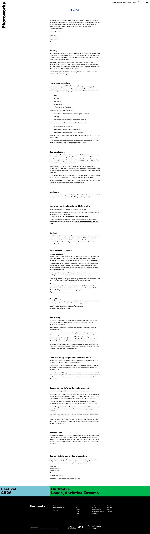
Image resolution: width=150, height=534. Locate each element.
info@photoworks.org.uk (59, 507)
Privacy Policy (75, 10)
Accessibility (95, 513)
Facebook (109, 511)
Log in (129, 2)
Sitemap (94, 507)
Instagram (109, 507)
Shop (124, 2)
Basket (134, 2)
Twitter (108, 509)
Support (119, 2)
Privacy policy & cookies (98, 511)
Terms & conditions (96, 509)
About (114, 2)
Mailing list (55, 510)
